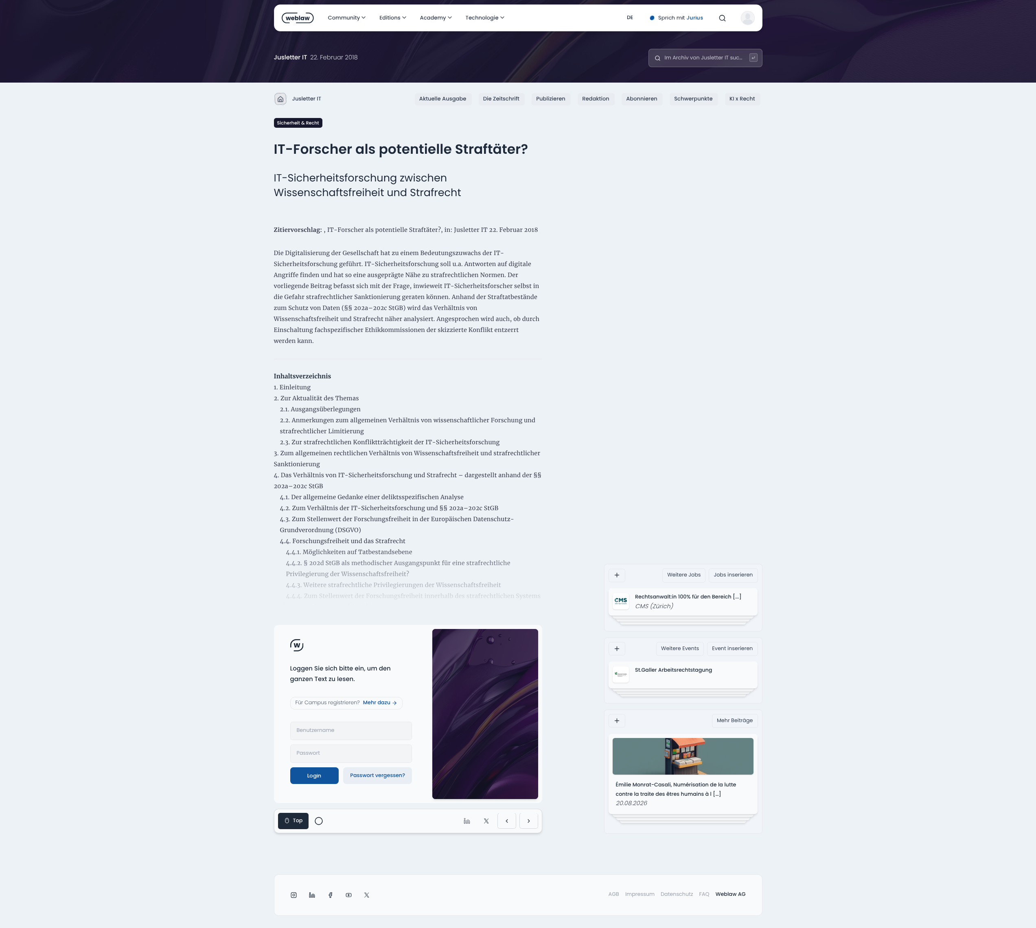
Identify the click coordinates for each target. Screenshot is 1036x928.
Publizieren (550, 99)
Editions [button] (389, 18)
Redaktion (595, 99)
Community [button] (344, 18)
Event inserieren (732, 648)
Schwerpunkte (693, 99)
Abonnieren (641, 99)
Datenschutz (677, 894)
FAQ (704, 894)
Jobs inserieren (733, 575)
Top (298, 820)
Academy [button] (433, 18)
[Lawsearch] (753, 57)
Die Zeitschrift (501, 99)
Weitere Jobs (684, 575)
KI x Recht (742, 99)
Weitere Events (680, 648)
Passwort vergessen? (377, 775)
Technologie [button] (481, 18)
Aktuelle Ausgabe (443, 99)
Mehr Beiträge (735, 720)
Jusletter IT (306, 99)
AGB (614, 894)
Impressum (640, 894)
